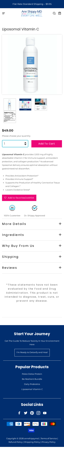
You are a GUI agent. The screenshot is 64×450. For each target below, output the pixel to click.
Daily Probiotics (32, 384)
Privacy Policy (48, 442)
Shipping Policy (32, 442)
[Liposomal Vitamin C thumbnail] (10, 104)
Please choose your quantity (16, 136)
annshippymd (31, 438)
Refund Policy (16, 442)
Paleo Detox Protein (32, 374)
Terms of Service (49, 438)
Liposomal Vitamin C (32, 389)
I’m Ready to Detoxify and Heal (32, 352)
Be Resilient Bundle (32, 379)
